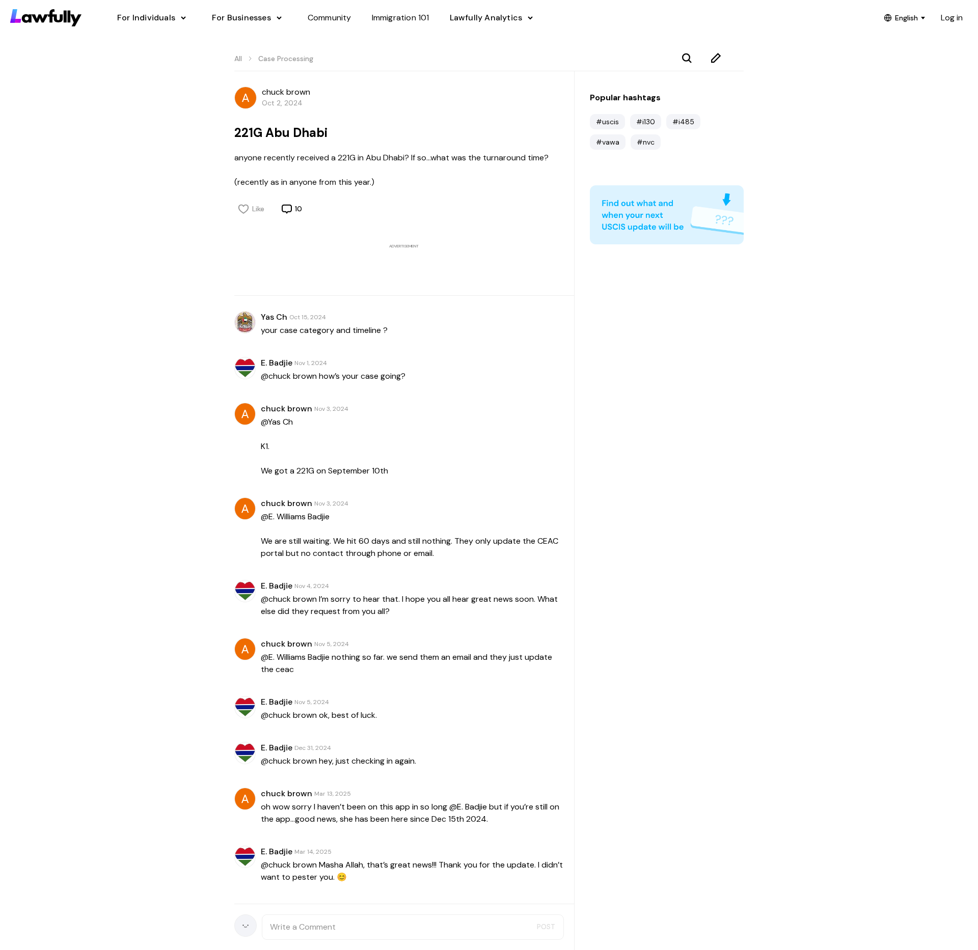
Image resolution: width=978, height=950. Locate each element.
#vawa (607, 142)
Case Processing (285, 58)
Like (258, 208)
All (238, 58)
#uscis (607, 121)
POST (546, 926)
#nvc (646, 142)
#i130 (645, 121)
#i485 (683, 121)
